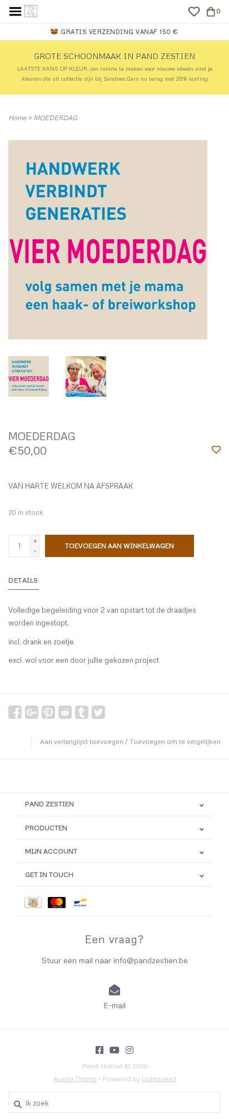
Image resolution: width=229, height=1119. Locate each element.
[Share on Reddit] (65, 712)
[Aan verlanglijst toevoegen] (216, 450)
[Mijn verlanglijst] (194, 10)
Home (17, 118)
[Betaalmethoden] (36, 901)
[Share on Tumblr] (81, 712)
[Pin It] (48, 712)
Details (23, 580)
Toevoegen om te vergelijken (175, 741)
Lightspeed (159, 1078)
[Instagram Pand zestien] (129, 1050)
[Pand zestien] (30, 10)
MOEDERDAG (55, 118)
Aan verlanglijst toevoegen (81, 741)
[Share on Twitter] (98, 712)
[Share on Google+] (31, 712)
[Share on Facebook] (15, 712)
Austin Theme (75, 1078)
